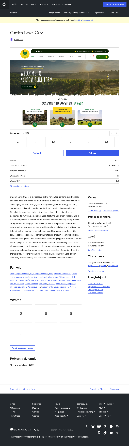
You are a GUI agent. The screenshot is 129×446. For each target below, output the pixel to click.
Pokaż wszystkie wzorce (22, 348)
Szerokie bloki (63, 290)
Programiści (59, 412)
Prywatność (15, 416)
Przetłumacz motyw (96, 271)
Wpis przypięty (34, 287)
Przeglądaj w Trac (95, 289)
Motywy (13, 13)
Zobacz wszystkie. (111, 211)
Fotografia (43, 283)
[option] (21, 313)
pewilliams (18, 39)
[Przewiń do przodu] (116, 133)
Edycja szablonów (61, 287)
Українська (113, 265)
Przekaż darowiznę (86, 412)
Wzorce (35, 416)
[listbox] (46, 323)
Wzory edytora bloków (19, 274)
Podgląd (37, 153)
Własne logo (53, 277)
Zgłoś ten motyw (95, 250)
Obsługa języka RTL (18, 287)
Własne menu (65, 277)
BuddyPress (105, 416)
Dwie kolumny (50, 290)
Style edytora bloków (39, 274)
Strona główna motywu (19, 186)
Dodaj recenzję (94, 211)
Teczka (51, 283)
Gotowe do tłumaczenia (33, 290)
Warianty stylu (47, 287)
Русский (102, 265)
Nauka (57, 404)
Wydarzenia (82, 408)
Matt (102, 408)
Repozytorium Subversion (99, 286)
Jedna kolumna (31, 283)
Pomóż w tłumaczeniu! (83, 20)
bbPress (103, 412)
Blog (51, 274)
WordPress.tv (61, 416)
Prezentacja (37, 404)
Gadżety (81, 416)
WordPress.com (106, 404)
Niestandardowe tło (62, 274)
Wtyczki (35, 412)
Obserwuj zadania (95, 292)
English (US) (93, 265)
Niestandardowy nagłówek (36, 277)
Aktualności (15, 408)
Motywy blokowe (58, 280)
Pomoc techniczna (62, 408)
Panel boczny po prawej (66, 283)
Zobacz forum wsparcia (98, 230)
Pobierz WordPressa (114, 4)
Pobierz (92, 153)
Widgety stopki (43, 280)
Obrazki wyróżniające (27, 280)
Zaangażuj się (82, 404)
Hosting (13, 412)
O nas (12, 404)
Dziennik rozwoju (95, 283)
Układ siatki (71, 280)
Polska (36, 430)
